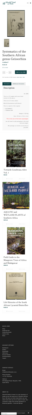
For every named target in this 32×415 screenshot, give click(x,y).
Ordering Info (6, 330)
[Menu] (28, 3)
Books (18, 77)
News (3, 335)
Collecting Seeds (6, 332)
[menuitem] (28, 3)
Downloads (5, 351)
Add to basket (10, 178)
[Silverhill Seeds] (13, 3)
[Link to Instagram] (28, 413)
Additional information (18, 83)
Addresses (5, 353)
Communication (6, 356)
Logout (4, 358)
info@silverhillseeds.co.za (9, 372)
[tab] (6, 83)
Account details (6, 354)
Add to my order (21, 72)
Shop (3, 328)
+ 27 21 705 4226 (7, 376)
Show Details (22, 178)
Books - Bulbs (22, 77)
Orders (4, 349)
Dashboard (5, 347)
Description (7, 83)
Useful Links (5, 334)
